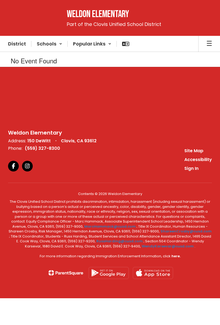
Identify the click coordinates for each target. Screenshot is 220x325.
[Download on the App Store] (153, 273)
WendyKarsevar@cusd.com (168, 246)
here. (176, 256)
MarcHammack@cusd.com (110, 226)
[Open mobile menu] (209, 44)
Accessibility (198, 159)
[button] (49, 44)
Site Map (193, 151)
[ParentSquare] (66, 273)
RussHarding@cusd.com (119, 241)
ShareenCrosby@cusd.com (186, 231)
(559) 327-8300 (42, 148)
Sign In (191, 168)
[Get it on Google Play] (109, 273)
